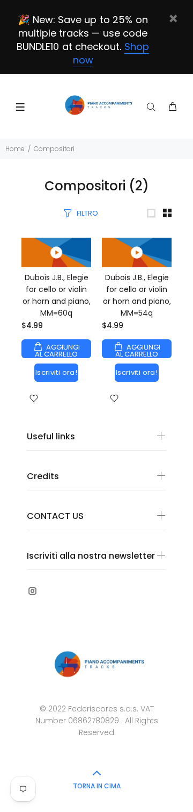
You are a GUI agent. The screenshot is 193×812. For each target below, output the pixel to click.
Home (15, 148)
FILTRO (87, 213)
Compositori (54, 148)
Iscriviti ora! (56, 372)
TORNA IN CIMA (97, 785)
